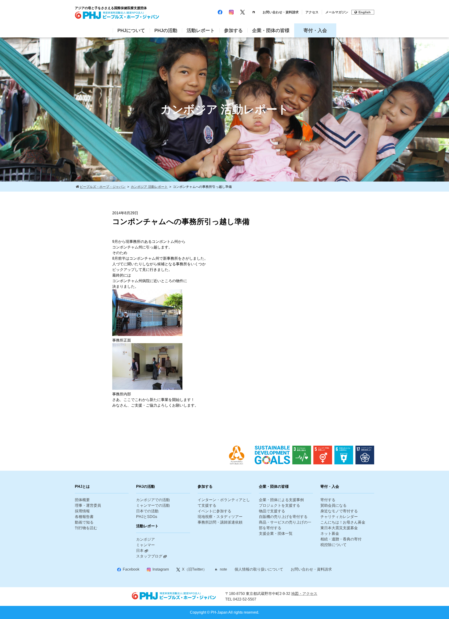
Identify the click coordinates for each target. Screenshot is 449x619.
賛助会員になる (333, 505)
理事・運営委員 (88, 505)
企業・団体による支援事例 (281, 500)
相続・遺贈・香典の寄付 (341, 539)
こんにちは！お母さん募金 (342, 522)
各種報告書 (84, 517)
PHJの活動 (165, 30)
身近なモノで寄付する (339, 511)
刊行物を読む (86, 528)
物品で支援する (272, 511)
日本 (140, 551)
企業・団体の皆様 (271, 30)
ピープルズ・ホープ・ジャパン (103, 187)
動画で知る (84, 522)
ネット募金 (329, 533)
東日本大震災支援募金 (339, 528)
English (364, 12)
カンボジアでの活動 (153, 500)
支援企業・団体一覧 (276, 533)
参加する (233, 30)
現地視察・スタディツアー (220, 517)
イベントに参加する (214, 511)
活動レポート (201, 30)
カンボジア (145, 539)
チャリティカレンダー (339, 517)
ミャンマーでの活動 (153, 505)
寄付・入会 (315, 30)
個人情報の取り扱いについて (259, 569)
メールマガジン (336, 12)
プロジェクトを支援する (279, 505)
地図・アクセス (304, 594)
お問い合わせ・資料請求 (281, 12)
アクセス (312, 12)
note (223, 569)
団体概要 (82, 500)
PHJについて (131, 30)
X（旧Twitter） (194, 569)
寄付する (327, 500)
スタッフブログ (149, 556)
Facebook (131, 569)
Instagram (160, 569)
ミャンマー (145, 545)
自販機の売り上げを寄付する (283, 517)
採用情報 (82, 511)
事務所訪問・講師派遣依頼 (220, 522)
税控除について (333, 545)
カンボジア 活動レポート (149, 187)
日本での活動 (147, 511)
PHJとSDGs (146, 517)
